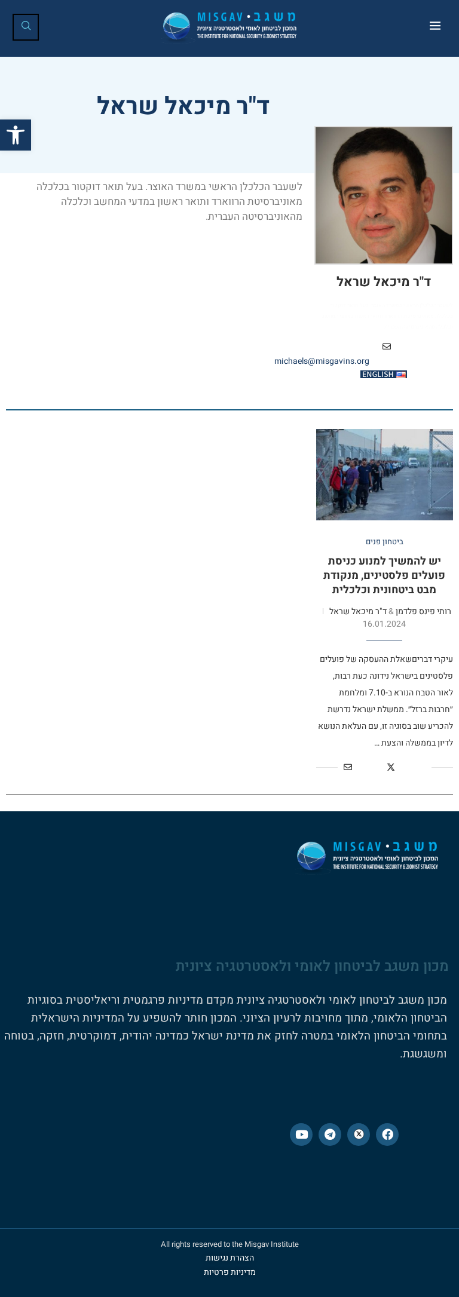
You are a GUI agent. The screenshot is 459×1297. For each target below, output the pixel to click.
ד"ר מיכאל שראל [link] (383, 283)
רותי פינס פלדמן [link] (423, 611)
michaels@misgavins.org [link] (321, 361)
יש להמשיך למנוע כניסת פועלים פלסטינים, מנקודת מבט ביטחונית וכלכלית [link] (384, 576)
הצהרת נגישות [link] (230, 1258)
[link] (15, 135)
